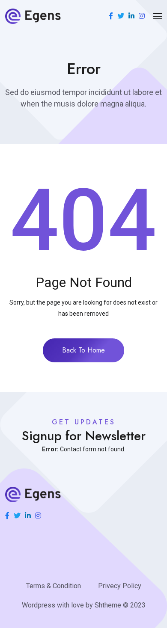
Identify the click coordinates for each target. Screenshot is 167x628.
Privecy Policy (119, 586)
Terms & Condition (53, 586)
